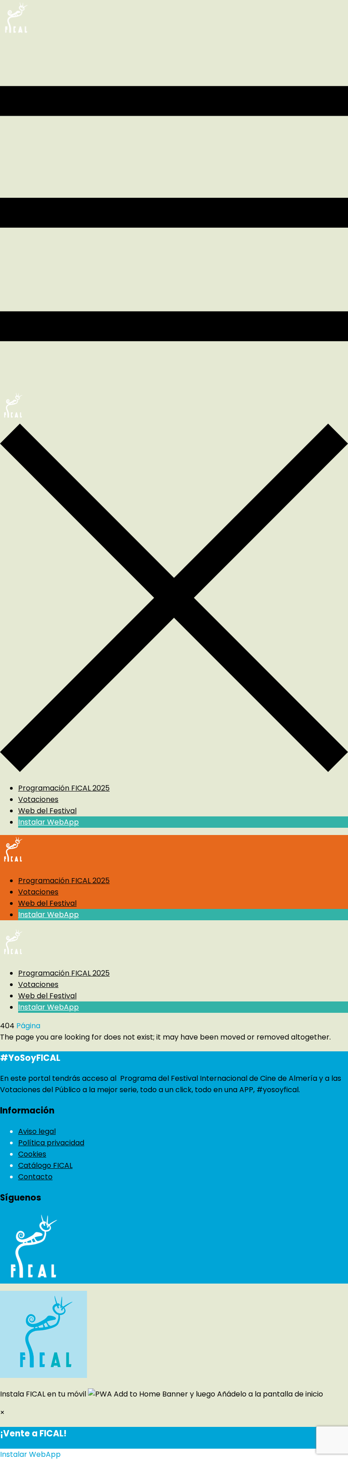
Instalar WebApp (48, 822)
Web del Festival (47, 811)
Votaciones (38, 799)
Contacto (35, 1177)
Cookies (32, 1154)
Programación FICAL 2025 (64, 788)
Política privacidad (51, 1143)
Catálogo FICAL (45, 1165)
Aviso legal (37, 1131)
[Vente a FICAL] (15, 34)
